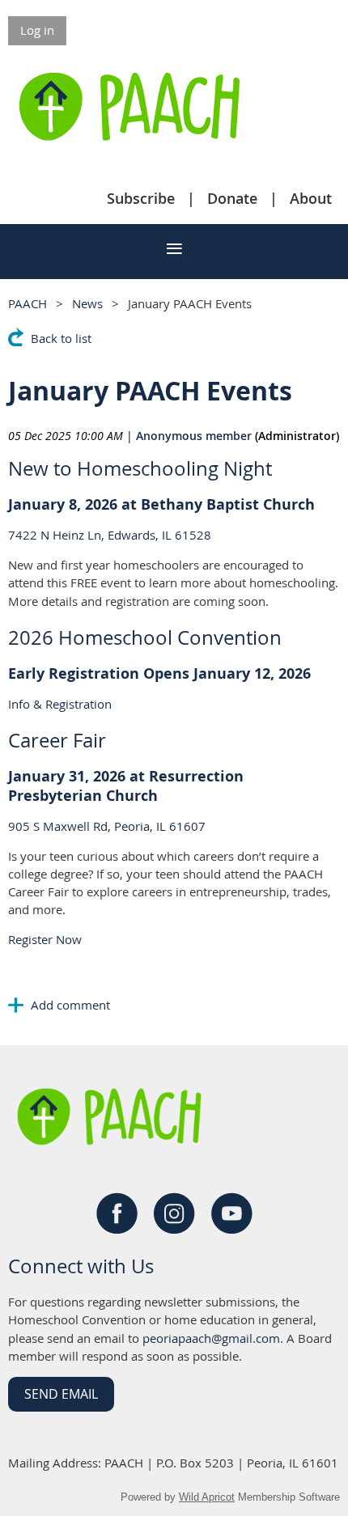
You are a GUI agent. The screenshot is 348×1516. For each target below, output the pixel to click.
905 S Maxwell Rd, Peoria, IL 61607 (107, 826)
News (87, 303)
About (311, 198)
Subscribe (141, 198)
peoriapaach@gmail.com (211, 1338)
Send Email (61, 1394)
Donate (232, 198)
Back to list (61, 338)
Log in (37, 30)
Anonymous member (194, 435)
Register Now (45, 939)
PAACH (27, 303)
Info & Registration (60, 704)
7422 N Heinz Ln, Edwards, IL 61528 (109, 535)
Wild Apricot (207, 1497)
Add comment (16, 1005)
